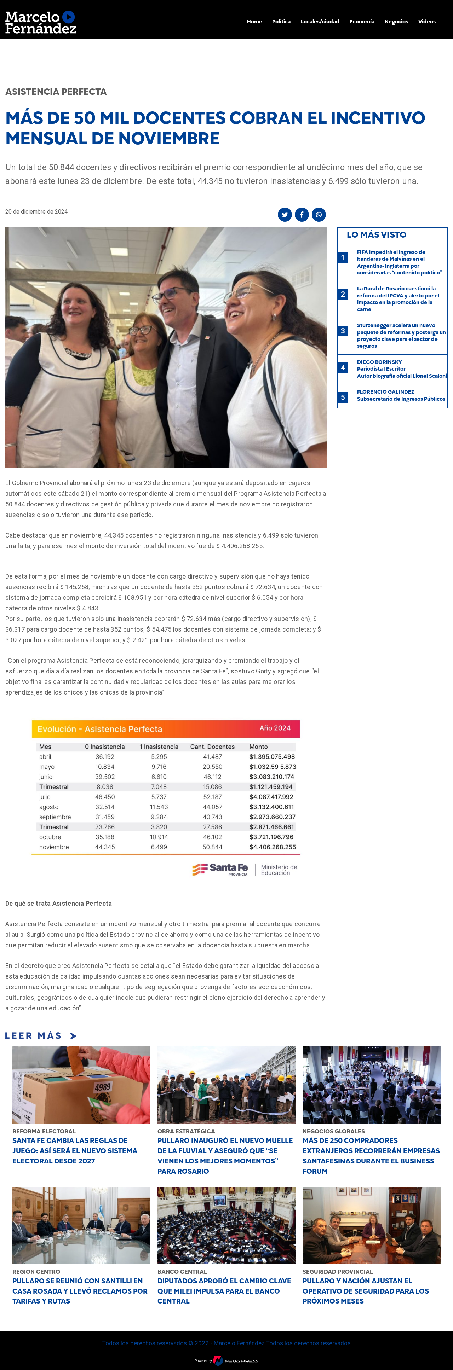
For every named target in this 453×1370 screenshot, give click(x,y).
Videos (427, 21)
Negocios (396, 21)
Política (281, 21)
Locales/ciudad (320, 21)
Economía (362, 21)
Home (254, 21)
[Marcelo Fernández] (40, 24)
